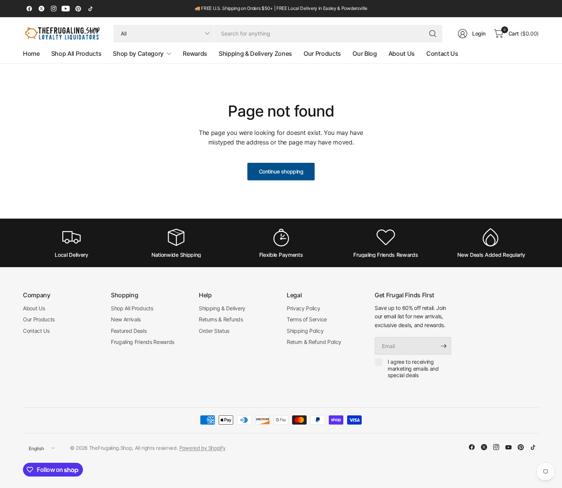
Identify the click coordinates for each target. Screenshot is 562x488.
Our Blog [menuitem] (364, 53)
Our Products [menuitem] (322, 53)
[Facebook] (29, 9)
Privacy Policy (303, 308)
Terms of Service (307, 319)
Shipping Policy (305, 330)
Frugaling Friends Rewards (142, 342)
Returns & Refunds (221, 319)
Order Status (214, 330)
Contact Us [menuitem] (442, 53)
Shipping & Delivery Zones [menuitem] (255, 53)
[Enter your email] (443, 346)
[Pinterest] (78, 9)
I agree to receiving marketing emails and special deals (413, 368)
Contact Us (36, 330)
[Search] (432, 33)
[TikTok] (90, 9)
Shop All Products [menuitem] (76, 53)
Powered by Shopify (202, 448)
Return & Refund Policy (314, 342)
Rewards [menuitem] (195, 53)
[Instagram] (53, 9)
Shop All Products (132, 308)
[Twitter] (41, 9)
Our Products (39, 319)
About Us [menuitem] (401, 53)
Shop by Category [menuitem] (138, 53)
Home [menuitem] (31, 53)
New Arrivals (126, 319)
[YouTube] (66, 9)
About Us (34, 308)
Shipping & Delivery (222, 308)
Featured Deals (129, 330)
